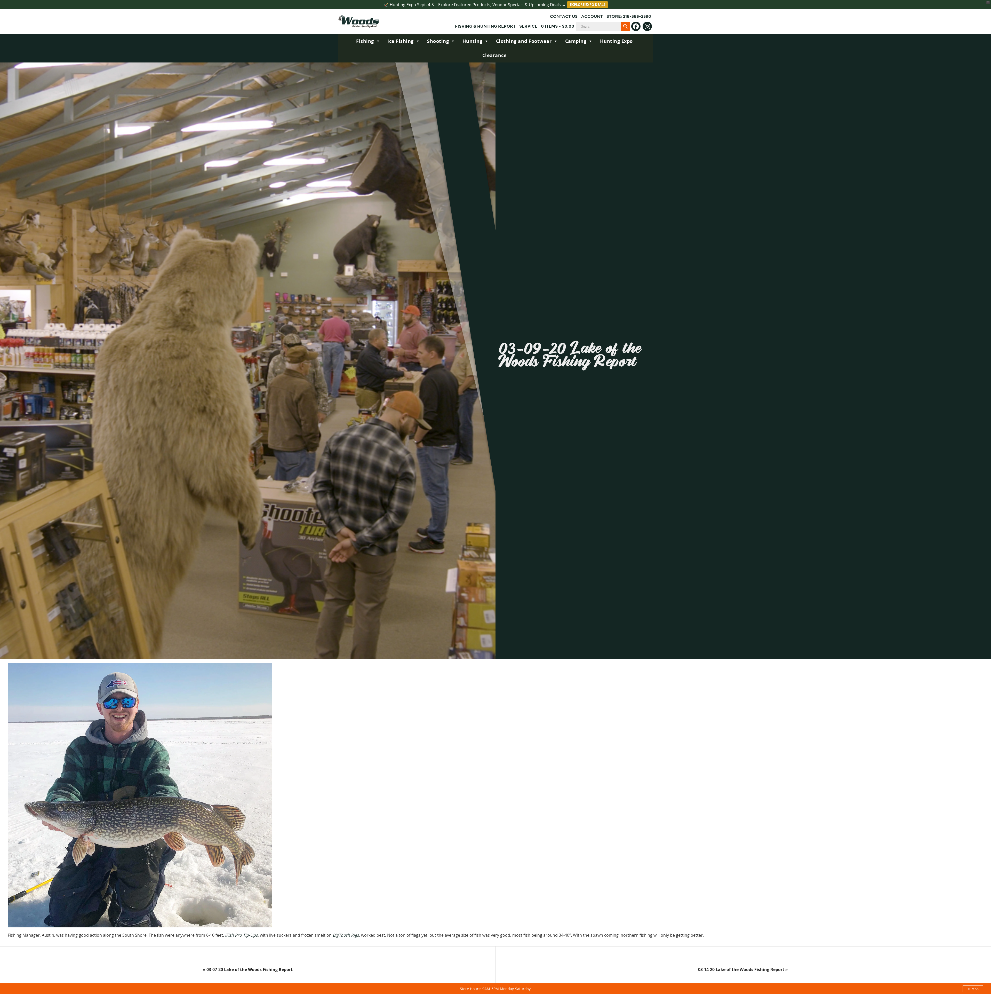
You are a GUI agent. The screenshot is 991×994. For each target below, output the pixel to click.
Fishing (365, 41)
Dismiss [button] (972, 989)
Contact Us (564, 16)
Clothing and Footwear (524, 41)
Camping (576, 41)
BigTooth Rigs (346, 935)
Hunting (472, 41)
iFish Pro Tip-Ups (241, 935)
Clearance (494, 55)
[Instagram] (647, 26)
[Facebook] (636, 26)
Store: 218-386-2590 (628, 16)
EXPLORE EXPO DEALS (587, 4)
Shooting (438, 41)
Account (592, 16)
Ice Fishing (400, 41)
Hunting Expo (616, 41)
